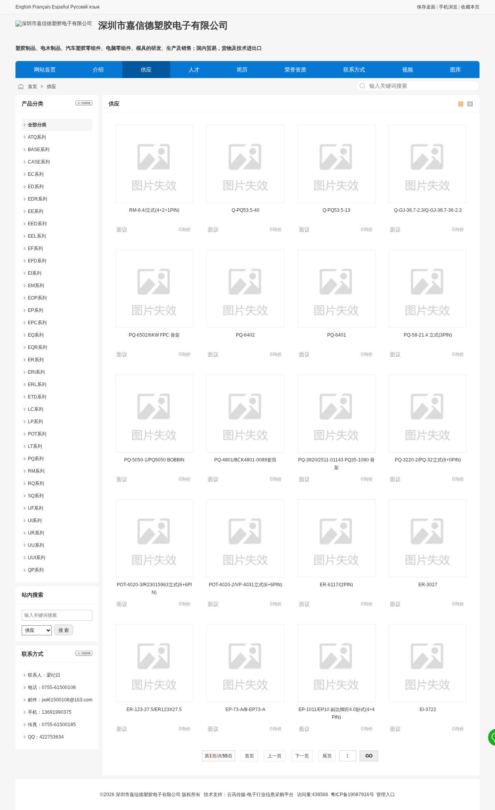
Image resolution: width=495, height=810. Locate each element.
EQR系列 (37, 347)
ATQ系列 (37, 137)
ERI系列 (36, 372)
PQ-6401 (336, 335)
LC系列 (35, 409)
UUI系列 (36, 557)
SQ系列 (36, 496)
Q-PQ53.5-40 (245, 210)
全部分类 (37, 125)
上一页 (274, 756)
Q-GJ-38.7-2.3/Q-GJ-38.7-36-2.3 (428, 210)
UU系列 (36, 545)
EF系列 (35, 248)
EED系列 (37, 223)
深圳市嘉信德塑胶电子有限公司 (163, 25)
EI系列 (34, 273)
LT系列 (35, 446)
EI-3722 (428, 709)
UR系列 (36, 533)
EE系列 (35, 211)
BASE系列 (39, 149)
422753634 (51, 737)
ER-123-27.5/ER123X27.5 (154, 709)
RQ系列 (36, 483)
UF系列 (35, 508)
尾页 (327, 756)
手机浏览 (448, 7)
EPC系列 (37, 322)
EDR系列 (37, 199)
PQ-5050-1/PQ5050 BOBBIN (154, 460)
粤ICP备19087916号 (352, 794)
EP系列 (35, 310)
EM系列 (36, 285)
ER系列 (36, 359)
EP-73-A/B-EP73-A (245, 709)
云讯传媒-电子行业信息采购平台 (260, 794)
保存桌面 (426, 7)
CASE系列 (39, 162)
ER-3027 (427, 584)
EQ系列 (36, 335)
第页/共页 (218, 756)
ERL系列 (37, 384)
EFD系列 (37, 261)
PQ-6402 (245, 335)
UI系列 (35, 520)
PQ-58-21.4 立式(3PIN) (428, 335)
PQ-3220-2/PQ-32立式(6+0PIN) (428, 460)
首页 (32, 86)
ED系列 (36, 186)
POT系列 (37, 434)
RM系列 (36, 471)
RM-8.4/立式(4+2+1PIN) (154, 210)
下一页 (302, 756)
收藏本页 (470, 7)
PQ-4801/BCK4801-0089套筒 (245, 460)
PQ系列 (36, 458)
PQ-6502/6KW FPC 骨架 (154, 335)
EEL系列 (37, 236)
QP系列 (36, 570)
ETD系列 (37, 397)
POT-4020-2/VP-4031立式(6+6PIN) (245, 584)
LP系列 (35, 421)
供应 (51, 86)
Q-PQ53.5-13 (336, 210)
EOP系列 (37, 298)
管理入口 (385, 794)
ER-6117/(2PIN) (336, 584)
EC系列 (36, 174)
